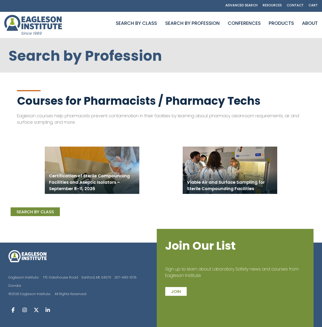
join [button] (176, 291)
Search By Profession (192, 23)
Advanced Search (241, 5)
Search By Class (136, 23)
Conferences (244, 23)
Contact (295, 5)
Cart (313, 5)
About (310, 23)
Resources (272, 5)
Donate (14, 285)
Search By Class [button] (35, 212)
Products (281, 23)
